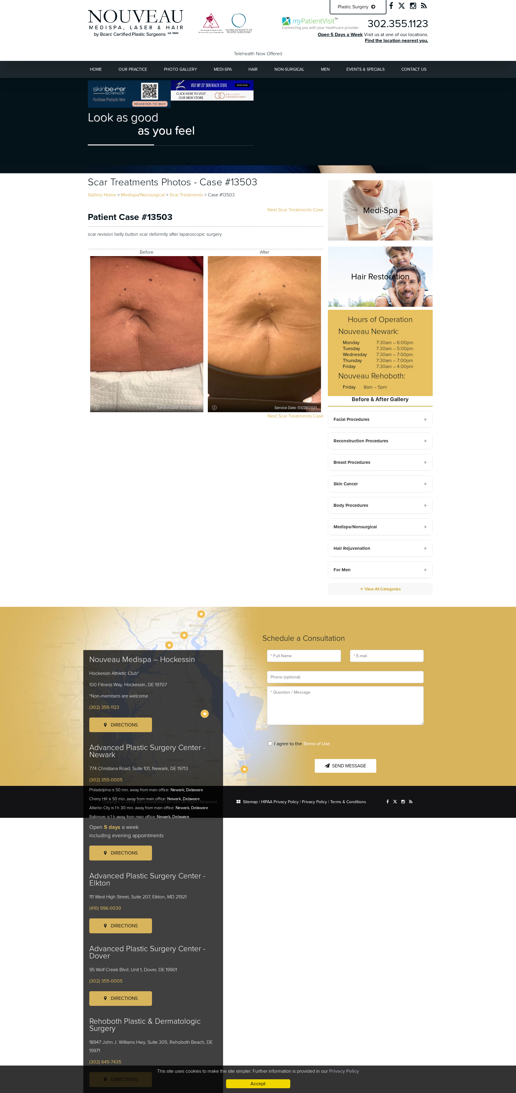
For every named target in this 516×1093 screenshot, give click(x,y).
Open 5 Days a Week (340, 35)
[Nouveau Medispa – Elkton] (169, 645)
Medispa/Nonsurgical (143, 195)
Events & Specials (365, 69)
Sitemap (250, 801)
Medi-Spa (223, 69)
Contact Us (413, 69)
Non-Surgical (289, 69)
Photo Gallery (180, 69)
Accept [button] (258, 1084)
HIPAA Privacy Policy (280, 801)
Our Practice (133, 69)
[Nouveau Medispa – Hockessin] (201, 614)
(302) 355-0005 (105, 780)
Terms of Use (316, 744)
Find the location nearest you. (396, 41)
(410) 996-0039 (105, 908)
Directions (124, 725)
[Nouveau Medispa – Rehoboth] (244, 769)
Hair (253, 69)
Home (96, 69)
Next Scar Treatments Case (295, 210)
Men (325, 69)
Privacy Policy (314, 801)
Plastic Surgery (354, 7)
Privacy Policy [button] (344, 1071)
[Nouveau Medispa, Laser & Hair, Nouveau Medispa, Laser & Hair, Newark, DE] (136, 23)
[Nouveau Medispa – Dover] (205, 714)
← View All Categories (380, 588)
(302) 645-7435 (105, 1062)
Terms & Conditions (348, 801)
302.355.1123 (398, 23)
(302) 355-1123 (104, 707)
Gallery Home (102, 195)
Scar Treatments (186, 195)
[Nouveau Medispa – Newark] (184, 635)
